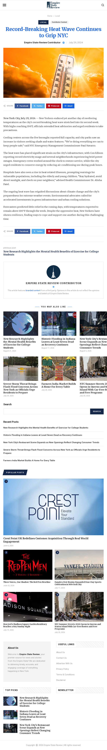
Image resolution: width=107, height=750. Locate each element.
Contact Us (61, 658)
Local (57, 16)
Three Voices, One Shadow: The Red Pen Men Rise (26, 582)
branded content (33, 290)
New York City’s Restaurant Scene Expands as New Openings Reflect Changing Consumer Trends (51, 442)
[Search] (102, 5)
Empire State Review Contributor (42, 42)
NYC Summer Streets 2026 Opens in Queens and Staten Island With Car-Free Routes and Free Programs (78, 626)
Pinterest (55, 106)
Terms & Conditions (65, 674)
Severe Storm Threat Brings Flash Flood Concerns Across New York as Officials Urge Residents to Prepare (20, 388)
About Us (60, 652)
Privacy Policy (62, 669)
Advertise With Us (64, 663)
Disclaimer (61, 680)
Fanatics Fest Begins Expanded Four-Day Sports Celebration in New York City (78, 583)
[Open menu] (4, 5)
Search (97, 411)
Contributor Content (59, 22)
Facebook (24, 106)
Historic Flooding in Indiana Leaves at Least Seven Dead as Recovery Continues (58, 341)
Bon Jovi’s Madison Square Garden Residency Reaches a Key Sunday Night (25, 625)
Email (70, 106)
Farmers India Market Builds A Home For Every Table (59, 385)
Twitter (40, 106)
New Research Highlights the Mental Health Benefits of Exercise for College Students (19, 343)
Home (49, 16)
